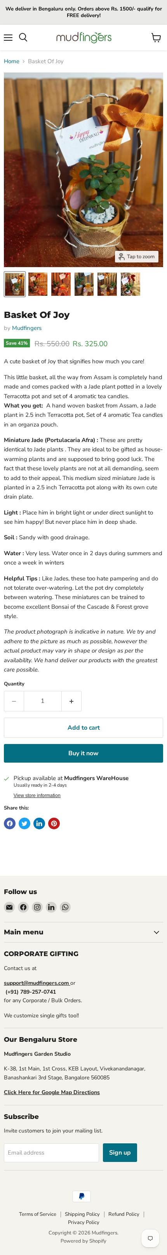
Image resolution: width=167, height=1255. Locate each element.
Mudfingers (27, 328)
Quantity (14, 684)
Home (11, 61)
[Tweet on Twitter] (24, 823)
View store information (37, 795)
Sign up (120, 1152)
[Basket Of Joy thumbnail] (38, 284)
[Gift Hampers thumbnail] (14, 284)
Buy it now (83, 753)
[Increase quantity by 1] (72, 701)
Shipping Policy (82, 1214)
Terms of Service (37, 1214)
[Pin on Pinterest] (54, 823)
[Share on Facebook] (10, 823)
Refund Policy (123, 1214)
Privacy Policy (83, 1222)
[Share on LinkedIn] (39, 823)
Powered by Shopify (83, 1241)
